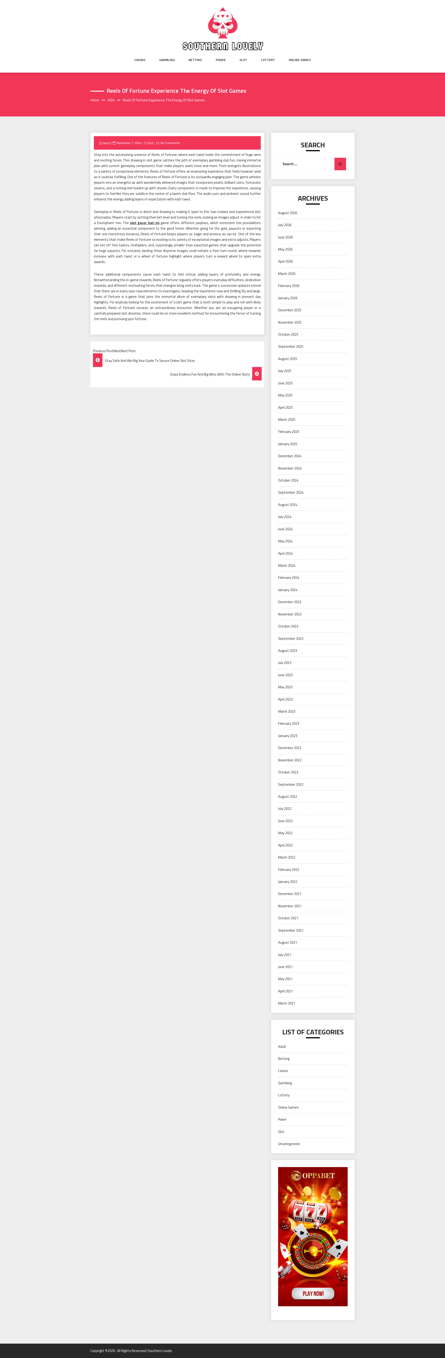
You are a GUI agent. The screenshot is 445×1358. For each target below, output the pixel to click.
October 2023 (288, 626)
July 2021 (284, 954)
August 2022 (287, 796)
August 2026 (287, 213)
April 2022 (285, 845)
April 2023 (285, 699)
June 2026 (285, 237)
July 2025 (284, 370)
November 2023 (290, 614)
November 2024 (290, 468)
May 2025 (285, 395)
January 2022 (287, 881)
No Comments (170, 143)
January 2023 (287, 735)
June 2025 (285, 383)
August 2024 (287, 504)
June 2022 (285, 821)
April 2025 (285, 407)
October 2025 (288, 334)
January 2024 (287, 589)
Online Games (300, 60)
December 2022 (289, 747)
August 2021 (287, 942)
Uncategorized (289, 1143)
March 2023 (286, 711)
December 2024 (289, 456)
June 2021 (285, 966)
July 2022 (284, 808)
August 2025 (287, 358)
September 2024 (290, 492)
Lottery (268, 60)
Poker (221, 60)
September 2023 (290, 638)
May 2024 (285, 541)
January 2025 (287, 444)
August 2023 (287, 650)
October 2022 (288, 772)
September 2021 (290, 930)
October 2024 (288, 480)
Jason (106, 143)
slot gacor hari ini (144, 222)
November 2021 (290, 906)
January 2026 (287, 298)
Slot (243, 60)
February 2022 (288, 869)
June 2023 (285, 675)
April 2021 (285, 991)
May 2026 (285, 249)
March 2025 (286, 419)
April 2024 (285, 553)
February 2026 (288, 285)
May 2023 (285, 687)
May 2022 (285, 833)
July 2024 (284, 516)
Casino (139, 60)
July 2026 (284, 225)
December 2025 (289, 310)
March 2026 (286, 273)
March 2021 (286, 1003)
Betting (195, 60)
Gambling (167, 60)
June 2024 (285, 529)
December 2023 (289, 602)
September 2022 (290, 784)
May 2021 (285, 978)
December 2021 (289, 893)
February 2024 (288, 577)
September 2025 (290, 346)
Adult (282, 1046)
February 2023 (288, 723)
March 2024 (286, 565)
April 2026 (285, 261)
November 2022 (290, 760)
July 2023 (284, 662)
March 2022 (286, 857)
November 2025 (290, 322)
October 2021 (288, 918)
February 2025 (288, 431)
